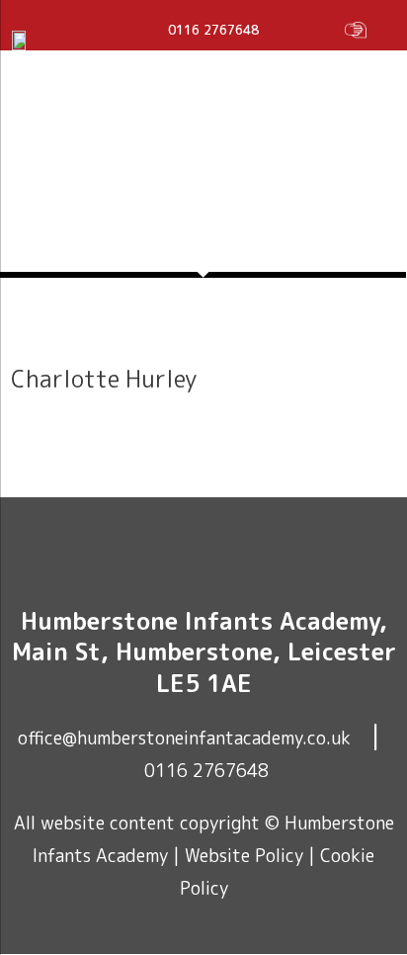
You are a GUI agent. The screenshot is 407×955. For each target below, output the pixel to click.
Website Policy (244, 855)
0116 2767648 (206, 770)
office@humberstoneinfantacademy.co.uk (184, 738)
